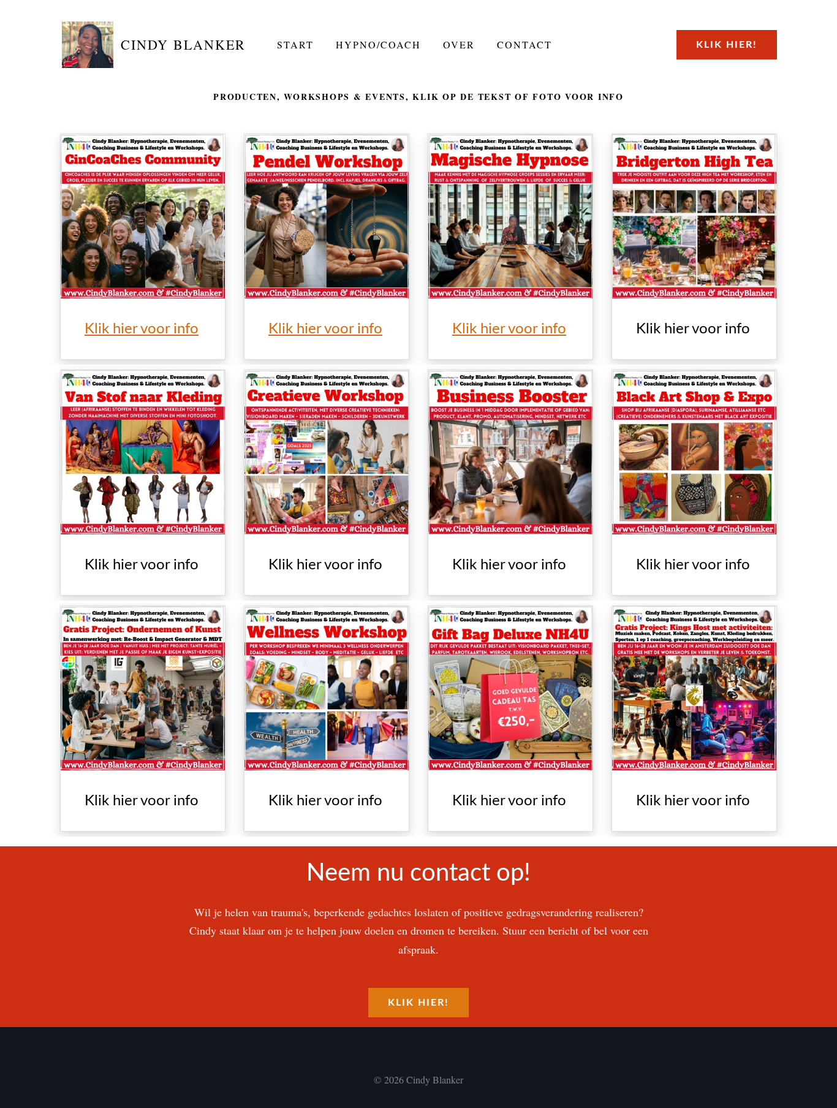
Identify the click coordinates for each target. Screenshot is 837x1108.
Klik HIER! (726, 45)
